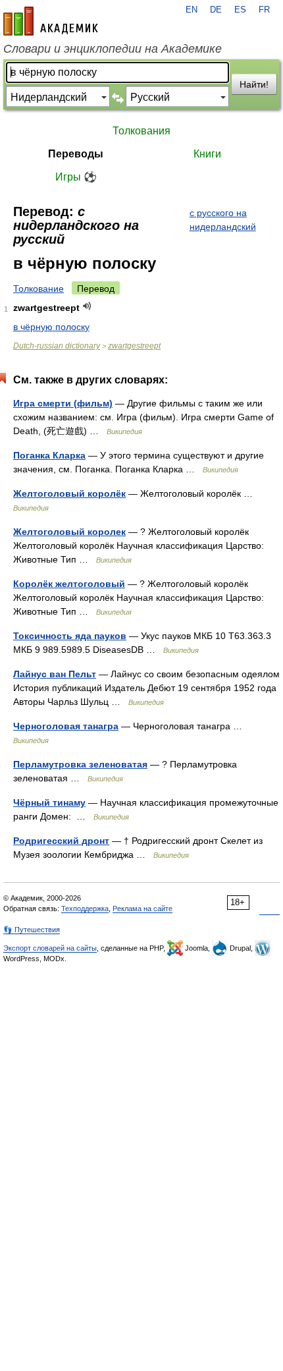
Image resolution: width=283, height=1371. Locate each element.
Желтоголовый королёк (69, 493)
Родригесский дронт (61, 840)
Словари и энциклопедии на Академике (112, 48)
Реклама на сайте (142, 908)
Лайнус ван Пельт (54, 674)
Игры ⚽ (76, 176)
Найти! (254, 84)
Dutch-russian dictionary (56, 345)
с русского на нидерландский (223, 220)
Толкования (141, 130)
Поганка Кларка (49, 455)
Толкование (38, 288)
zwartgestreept (134, 345)
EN (191, 9)
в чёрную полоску (51, 327)
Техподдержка (85, 908)
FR (264, 9)
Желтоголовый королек (69, 531)
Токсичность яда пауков (69, 635)
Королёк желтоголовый (69, 583)
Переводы (75, 153)
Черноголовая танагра (65, 726)
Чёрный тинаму (49, 802)
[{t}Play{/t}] (87, 306)
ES (240, 9)
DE (216, 9)
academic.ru (50, 21)
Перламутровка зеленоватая (80, 764)
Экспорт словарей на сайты (50, 948)
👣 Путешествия (31, 930)
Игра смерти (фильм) (63, 403)
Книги (207, 153)
